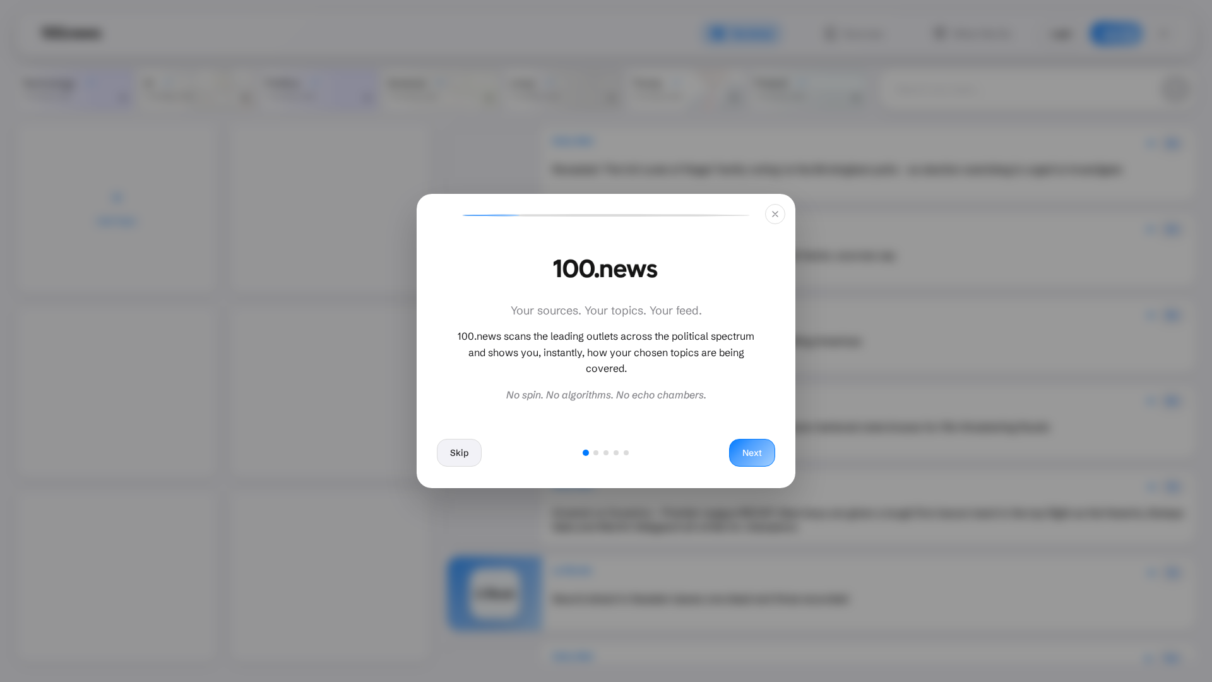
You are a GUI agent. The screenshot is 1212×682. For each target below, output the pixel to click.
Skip (459, 452)
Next (752, 452)
